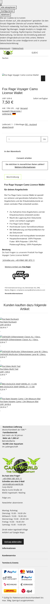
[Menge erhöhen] (43, 145)
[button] (25, 52)
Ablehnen (5, 14)
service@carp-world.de (12, 484)
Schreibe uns (8, 260)
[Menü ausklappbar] (42, 52)
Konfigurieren (7, 11)
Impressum (5, 48)
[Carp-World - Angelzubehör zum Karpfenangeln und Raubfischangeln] (21, 465)
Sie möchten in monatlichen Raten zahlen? (25, 165)
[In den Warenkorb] (4, 71)
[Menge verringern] (4, 139)
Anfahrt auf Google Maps (13, 532)
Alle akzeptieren (8, 7)
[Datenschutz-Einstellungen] (1, 2)
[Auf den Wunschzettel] (43, 78)
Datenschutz (17, 48)
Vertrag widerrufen (13, 541)
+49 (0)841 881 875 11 (25, 260)
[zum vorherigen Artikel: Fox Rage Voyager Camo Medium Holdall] (10, 59)
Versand (24, 108)
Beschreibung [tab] (13, 177)
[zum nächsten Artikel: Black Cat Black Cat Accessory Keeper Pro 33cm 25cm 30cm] (15, 59)
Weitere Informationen (25, 167)
